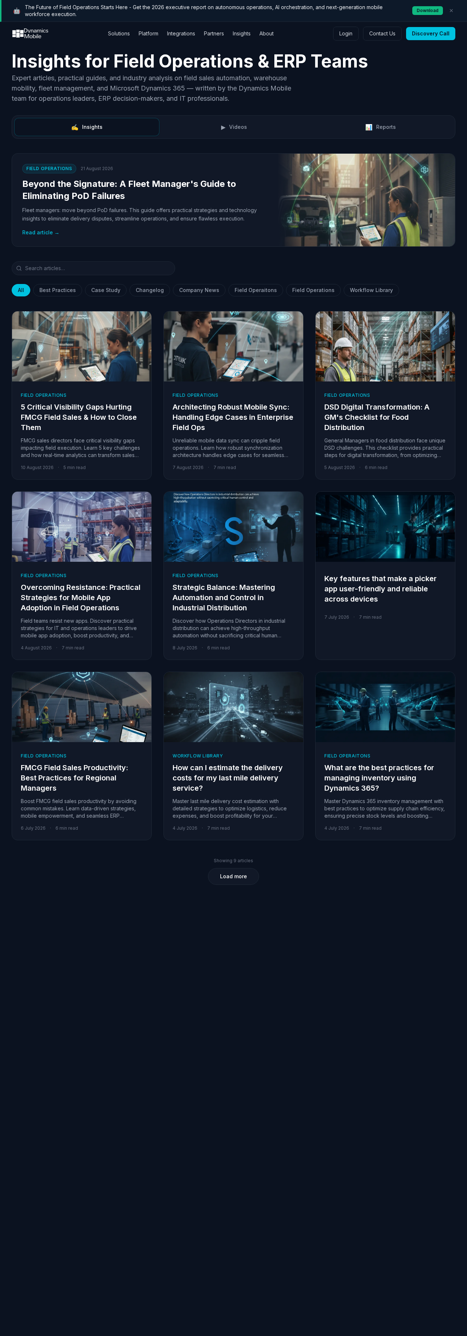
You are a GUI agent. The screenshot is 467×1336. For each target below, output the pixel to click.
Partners (214, 33)
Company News (199, 290)
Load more (233, 876)
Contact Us (382, 33)
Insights (242, 33)
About (266, 33)
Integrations (181, 33)
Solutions (119, 33)
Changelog (150, 290)
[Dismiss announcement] (451, 11)
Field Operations (313, 290)
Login (345, 33)
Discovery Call (430, 33)
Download (428, 10)
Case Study (105, 290)
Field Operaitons (256, 290)
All (21, 290)
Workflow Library (371, 290)
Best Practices (57, 290)
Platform (148, 33)
